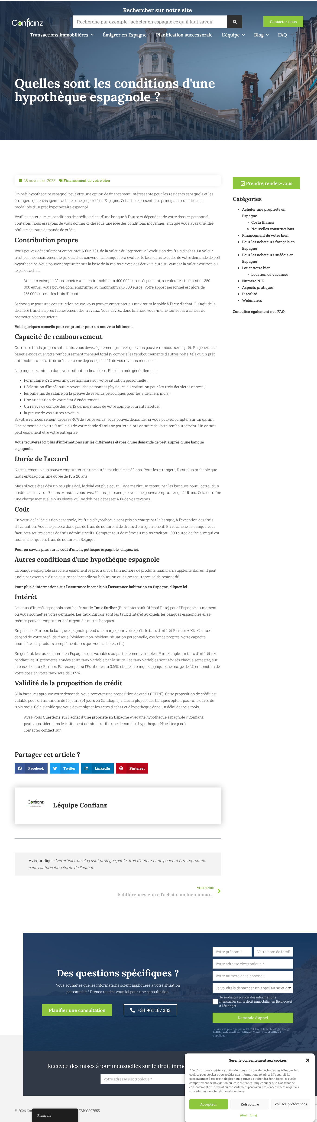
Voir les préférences (291, 1104)
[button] (307, 1060)
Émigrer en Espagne (125, 35)
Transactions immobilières (59, 35)
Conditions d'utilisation (268, 1032)
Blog (259, 35)
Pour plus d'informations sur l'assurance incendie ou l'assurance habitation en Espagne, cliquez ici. (101, 586)
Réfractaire (250, 1104)
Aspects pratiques (258, 287)
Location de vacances (269, 274)
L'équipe (231, 35)
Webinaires (252, 300)
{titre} (243, 1115)
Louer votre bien (256, 267)
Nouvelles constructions (272, 228)
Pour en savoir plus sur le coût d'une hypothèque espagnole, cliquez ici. (77, 549)
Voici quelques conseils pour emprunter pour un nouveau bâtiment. (74, 326)
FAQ (282, 35)
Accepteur (208, 1104)
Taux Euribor (105, 607)
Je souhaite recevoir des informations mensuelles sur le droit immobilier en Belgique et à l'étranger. (255, 1001)
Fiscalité (249, 293)
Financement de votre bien (87, 180)
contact (48, 730)
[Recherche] (234, 21)
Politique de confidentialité (231, 1032)
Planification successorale (184, 35)
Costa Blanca (262, 222)
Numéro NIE (253, 280)
